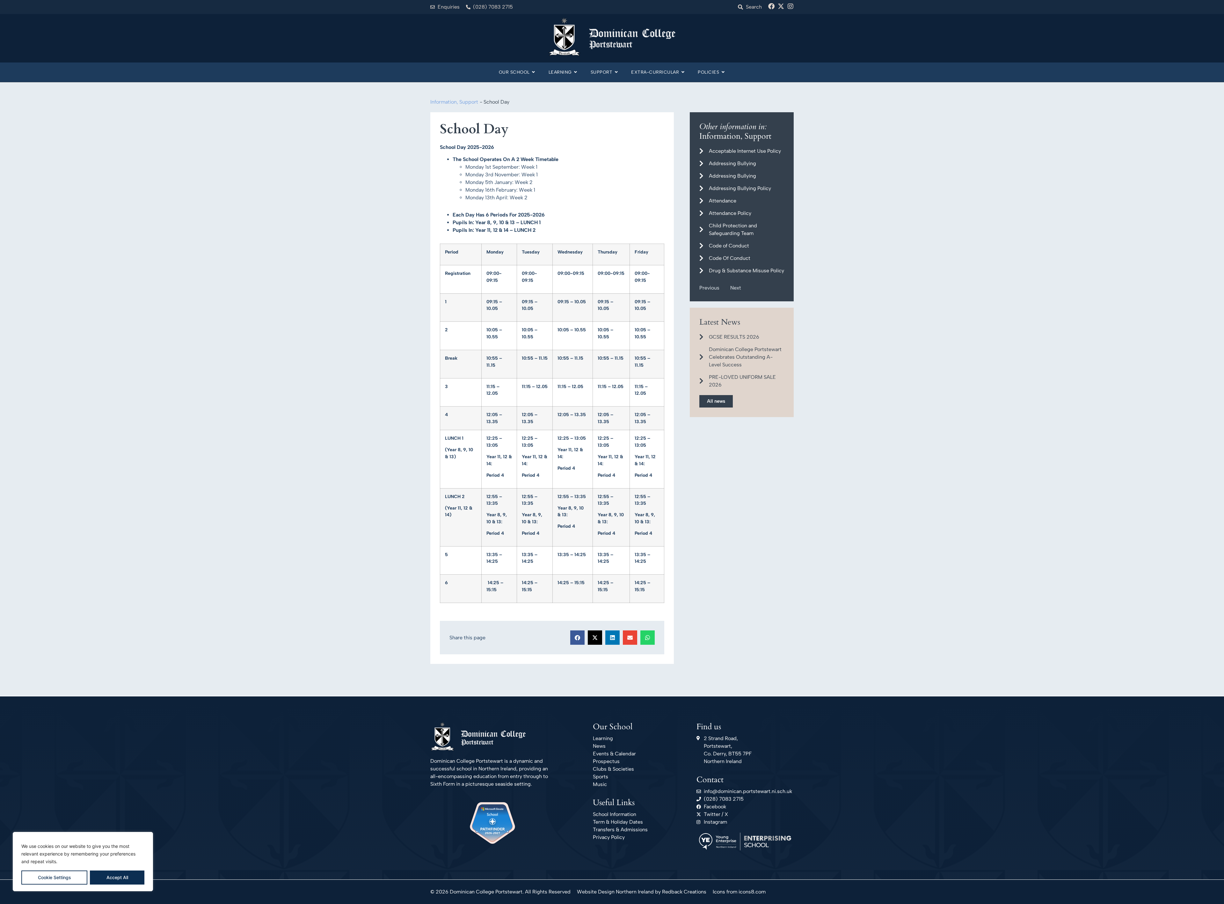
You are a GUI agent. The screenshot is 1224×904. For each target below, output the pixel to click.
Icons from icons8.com (739, 892)
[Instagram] (790, 6)
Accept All (117, 877)
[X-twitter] (781, 6)
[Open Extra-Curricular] (683, 72)
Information (443, 102)
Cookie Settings (54, 877)
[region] (83, 861)
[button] (577, 637)
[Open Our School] (533, 72)
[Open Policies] (723, 72)
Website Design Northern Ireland (615, 892)
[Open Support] (616, 72)
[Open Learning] (575, 72)
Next (735, 288)
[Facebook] (771, 6)
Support (468, 102)
